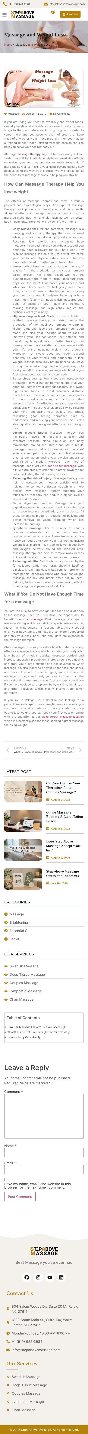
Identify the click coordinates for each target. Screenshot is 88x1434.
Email (10, 1163)
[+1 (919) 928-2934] (5, 4)
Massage (13, 113)
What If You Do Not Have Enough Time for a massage (38, 1032)
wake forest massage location (63, 716)
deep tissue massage (61, 465)
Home (8, 44)
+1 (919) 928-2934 (19, 4)
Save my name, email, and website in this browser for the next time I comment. (37, 1185)
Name (10, 1145)
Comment (13, 1091)
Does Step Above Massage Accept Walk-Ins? (64, 846)
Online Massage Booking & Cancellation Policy (64, 817)
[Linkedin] (61, 1277)
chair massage (33, 619)
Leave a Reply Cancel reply (23, 1037)
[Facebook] (26, 1277)
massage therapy (28, 154)
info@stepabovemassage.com (67, 4)
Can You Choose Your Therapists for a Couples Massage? (63, 787)
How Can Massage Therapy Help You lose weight (36, 1027)
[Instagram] (38, 1277)
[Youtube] (49, 1277)
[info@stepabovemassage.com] (46, 4)
